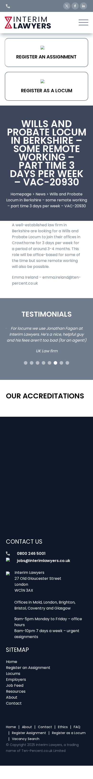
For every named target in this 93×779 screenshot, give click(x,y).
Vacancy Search (25, 738)
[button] (26, 363)
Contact (14, 703)
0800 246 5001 (31, 553)
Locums (13, 673)
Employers (16, 679)
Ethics (63, 727)
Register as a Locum (46, 90)
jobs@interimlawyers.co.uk (43, 560)
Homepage (20, 194)
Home (11, 661)
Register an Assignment (46, 56)
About (11, 697)
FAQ (77, 727)
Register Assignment (29, 733)
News (41, 194)
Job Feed (14, 685)
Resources (16, 691)
